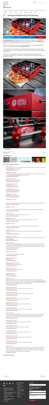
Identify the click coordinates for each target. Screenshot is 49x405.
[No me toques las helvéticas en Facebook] (7, 384)
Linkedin (30, 37)
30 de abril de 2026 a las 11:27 (11, 338)
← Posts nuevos (6, 376)
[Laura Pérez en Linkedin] (10, 384)
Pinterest (40, 37)
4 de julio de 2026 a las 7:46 (11, 352)
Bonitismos (19, 392)
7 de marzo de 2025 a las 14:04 (11, 249)
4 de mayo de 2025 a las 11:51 (11, 260)
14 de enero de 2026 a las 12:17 (11, 284)
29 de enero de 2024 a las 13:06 (11, 240)
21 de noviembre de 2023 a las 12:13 (12, 215)
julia (6, 166)
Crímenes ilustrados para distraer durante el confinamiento (10, 393)
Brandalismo (19, 384)
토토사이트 (8, 273)
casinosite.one (8, 178)
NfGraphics (19, 387)
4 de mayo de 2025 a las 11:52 (11, 275)
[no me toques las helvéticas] (7, 8)
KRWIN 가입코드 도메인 (10, 263)
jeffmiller (7, 278)
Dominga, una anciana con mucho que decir (8, 399)
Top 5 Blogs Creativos (8, 394)
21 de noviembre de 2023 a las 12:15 (12, 227)
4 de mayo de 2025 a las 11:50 (11, 255)
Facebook (19, 37)
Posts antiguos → (43, 376)
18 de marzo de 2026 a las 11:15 (11, 310)
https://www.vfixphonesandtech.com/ (15, 175)
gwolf (7, 213)
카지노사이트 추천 (9, 292)
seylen (7, 242)
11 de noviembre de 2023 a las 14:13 (12, 181)
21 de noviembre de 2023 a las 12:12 (12, 204)
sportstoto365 (8, 218)
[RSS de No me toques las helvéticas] (4, 386)
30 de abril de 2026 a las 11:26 (11, 323)
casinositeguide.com (9, 189)
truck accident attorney (10, 238)
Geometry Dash (19, 348)
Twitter (8, 37)
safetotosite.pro (8, 194)
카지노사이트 (8, 268)
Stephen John (8, 236)
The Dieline (7, 149)
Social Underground (20, 390)
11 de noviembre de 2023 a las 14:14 (12, 196)
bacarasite (8, 223)
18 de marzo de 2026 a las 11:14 (11, 305)
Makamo (18, 395)
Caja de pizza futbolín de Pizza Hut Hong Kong (22, 15)
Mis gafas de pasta (20, 393)
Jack (7, 346)
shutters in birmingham (10, 168)
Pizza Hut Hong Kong (8, 40)
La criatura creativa (20, 386)
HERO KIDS (6, 401)
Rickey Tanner (8, 172)
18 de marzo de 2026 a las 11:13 (11, 300)
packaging (7, 152)
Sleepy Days (19, 396)
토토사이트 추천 (9, 287)
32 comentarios (43, 152)
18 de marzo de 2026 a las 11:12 (11, 295)
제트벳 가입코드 (9, 251)
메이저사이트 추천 (9, 302)
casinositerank (8, 199)
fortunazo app (17, 314)
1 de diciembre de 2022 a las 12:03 (12, 176)
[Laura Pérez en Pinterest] (13, 384)
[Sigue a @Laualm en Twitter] (4, 384)
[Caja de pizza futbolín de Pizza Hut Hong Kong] (24, 35)
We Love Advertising (20, 389)
